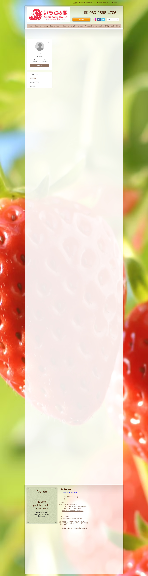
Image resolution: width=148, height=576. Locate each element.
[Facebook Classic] (99, 19)
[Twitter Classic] (103, 19)
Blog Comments (34, 82)
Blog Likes (33, 86)
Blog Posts (33, 78)
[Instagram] (94, 19)
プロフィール (34, 74)
